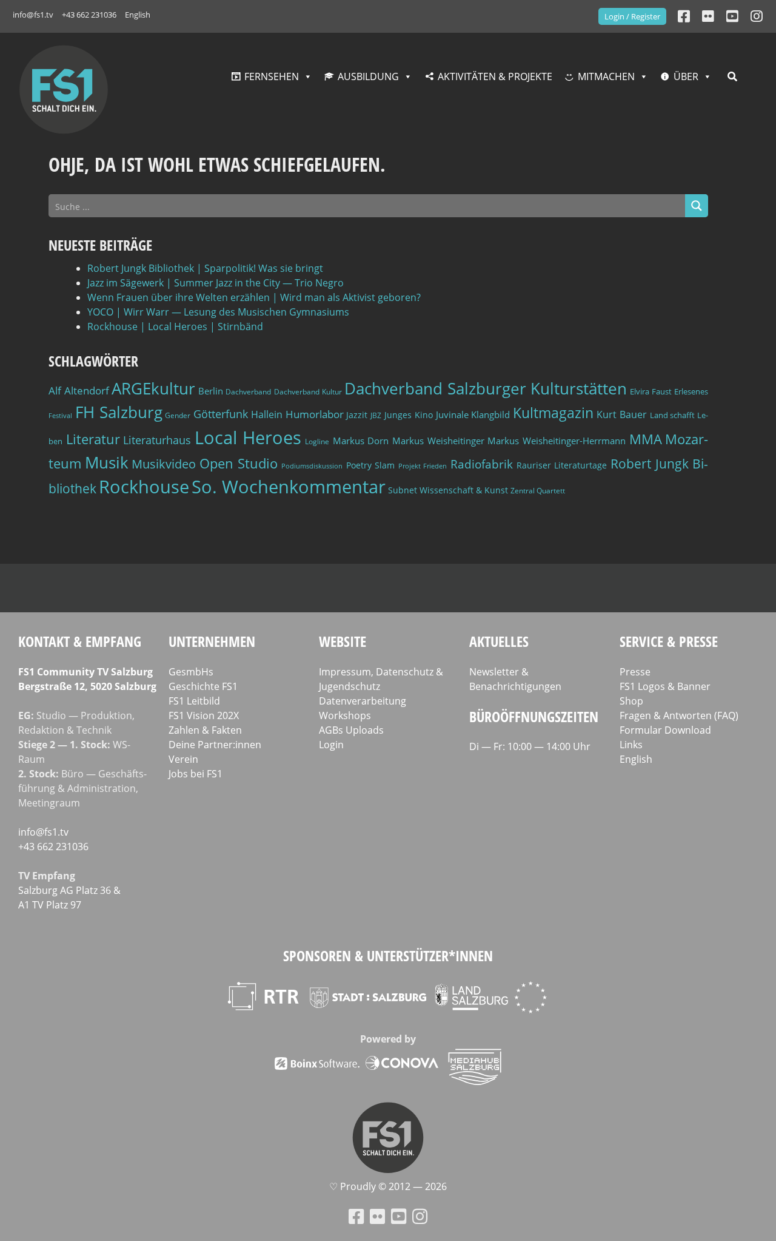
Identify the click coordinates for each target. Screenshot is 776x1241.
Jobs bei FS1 (195, 773)
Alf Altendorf (78, 390)
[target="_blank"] (756, 16)
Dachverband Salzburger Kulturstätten (485, 388)
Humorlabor (315, 414)
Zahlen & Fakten (205, 730)
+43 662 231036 (89, 14)
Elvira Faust (651, 391)
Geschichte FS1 (203, 686)
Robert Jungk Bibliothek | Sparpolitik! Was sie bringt (205, 268)
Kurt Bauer (622, 414)
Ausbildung (368, 76)
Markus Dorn (361, 441)
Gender (177, 415)
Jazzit (356, 415)
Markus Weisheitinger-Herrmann (556, 441)
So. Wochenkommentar (289, 487)
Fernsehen (271, 76)
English (137, 14)
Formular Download (665, 730)
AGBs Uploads (351, 730)
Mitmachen (606, 76)
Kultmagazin (553, 412)
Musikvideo (164, 464)
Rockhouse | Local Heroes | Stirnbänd (175, 326)
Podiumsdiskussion (312, 465)
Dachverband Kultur (308, 392)
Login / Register (632, 16)
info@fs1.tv (33, 14)
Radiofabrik (481, 464)
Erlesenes (691, 391)
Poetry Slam (370, 465)
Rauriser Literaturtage (562, 465)
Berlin (210, 391)
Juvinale (452, 414)
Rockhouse (144, 487)
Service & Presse (669, 641)
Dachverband (248, 392)
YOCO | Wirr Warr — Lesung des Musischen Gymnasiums (218, 312)
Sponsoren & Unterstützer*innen (388, 955)
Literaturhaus (157, 440)
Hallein (267, 414)
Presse (635, 671)
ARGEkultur (153, 388)
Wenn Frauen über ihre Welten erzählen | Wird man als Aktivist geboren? (254, 297)
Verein (183, 759)
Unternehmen (212, 641)
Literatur (93, 439)
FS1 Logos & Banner (665, 686)
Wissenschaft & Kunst (464, 490)
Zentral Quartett (537, 490)
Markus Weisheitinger (438, 441)
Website (342, 641)
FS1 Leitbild (194, 701)
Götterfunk (220, 414)
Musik (107, 462)
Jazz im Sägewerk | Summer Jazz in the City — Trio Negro (215, 282)
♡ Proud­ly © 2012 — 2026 (388, 1186)
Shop (631, 701)
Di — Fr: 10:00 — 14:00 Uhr (529, 746)
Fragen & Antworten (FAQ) (679, 715)
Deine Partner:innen (215, 744)
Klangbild (490, 414)
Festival (60, 415)
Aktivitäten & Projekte (495, 76)
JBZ (375, 415)
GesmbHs (191, 671)
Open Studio (238, 463)
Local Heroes (248, 437)
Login (331, 744)
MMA (645, 439)
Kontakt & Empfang (79, 641)
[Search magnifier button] (696, 205)
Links (631, 744)
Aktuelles (499, 641)
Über (686, 76)
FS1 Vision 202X (204, 715)
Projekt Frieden (422, 465)
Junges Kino (408, 415)
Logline (317, 441)
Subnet (402, 490)
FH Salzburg (118, 412)
